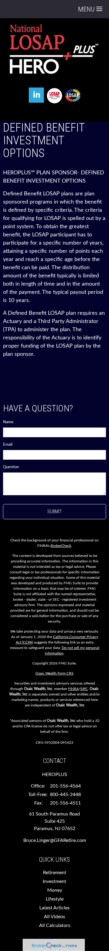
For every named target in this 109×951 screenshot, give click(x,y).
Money (54, 890)
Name (8, 422)
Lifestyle (55, 899)
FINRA (73, 689)
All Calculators (54, 925)
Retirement (54, 872)
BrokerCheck (61, 546)
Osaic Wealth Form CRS (54, 673)
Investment (54, 881)
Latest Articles (54, 907)
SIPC (84, 689)
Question (11, 467)
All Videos (54, 916)
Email (7, 445)
